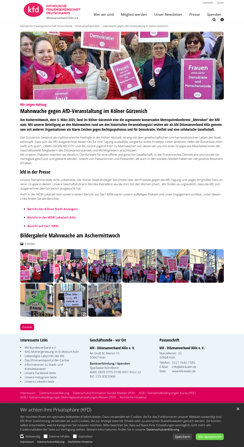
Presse (194, 15)
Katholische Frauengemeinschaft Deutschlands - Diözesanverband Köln (59, 26)
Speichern (182, 436)
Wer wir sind (104, 15)
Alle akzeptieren (210, 436)
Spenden (214, 15)
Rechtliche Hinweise (80, 441)
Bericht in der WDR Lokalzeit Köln (51, 217)
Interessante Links (34, 340)
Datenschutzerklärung (162, 429)
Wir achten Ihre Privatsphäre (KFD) (55, 410)
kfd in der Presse (35, 172)
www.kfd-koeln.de (184, 371)
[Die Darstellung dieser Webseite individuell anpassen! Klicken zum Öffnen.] (220, 20)
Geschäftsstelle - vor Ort (108, 340)
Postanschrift (169, 340)
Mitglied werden (134, 15)
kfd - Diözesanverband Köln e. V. (112, 347)
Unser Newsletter (168, 15)
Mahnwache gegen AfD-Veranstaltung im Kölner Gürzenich (135, 26)
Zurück (27, 327)
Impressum (27, 441)
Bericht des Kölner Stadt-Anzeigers (52, 209)
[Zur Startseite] (52, 11)
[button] (212, 20)
